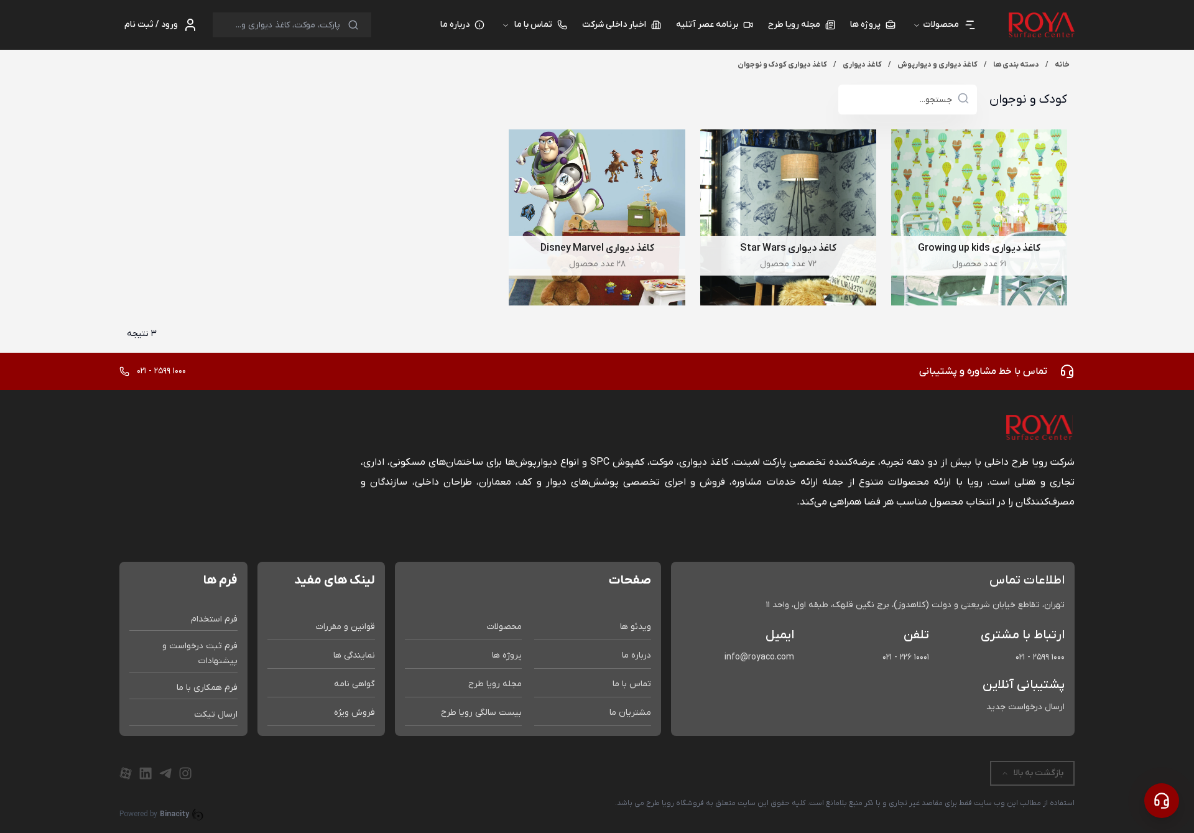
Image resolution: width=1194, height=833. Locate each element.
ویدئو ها (635, 627)
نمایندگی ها (354, 655)
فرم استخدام (214, 619)
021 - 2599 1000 (1040, 657)
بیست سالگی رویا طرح (481, 713)
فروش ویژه (354, 713)
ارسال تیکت (216, 714)
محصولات (504, 627)
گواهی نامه (354, 684)
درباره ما (636, 655)
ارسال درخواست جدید (1025, 707)
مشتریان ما (630, 713)
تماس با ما (533, 24)
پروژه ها (507, 655)
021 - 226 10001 (905, 657)
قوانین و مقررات (345, 627)
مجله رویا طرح (495, 684)
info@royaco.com (759, 657)
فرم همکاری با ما (207, 688)
